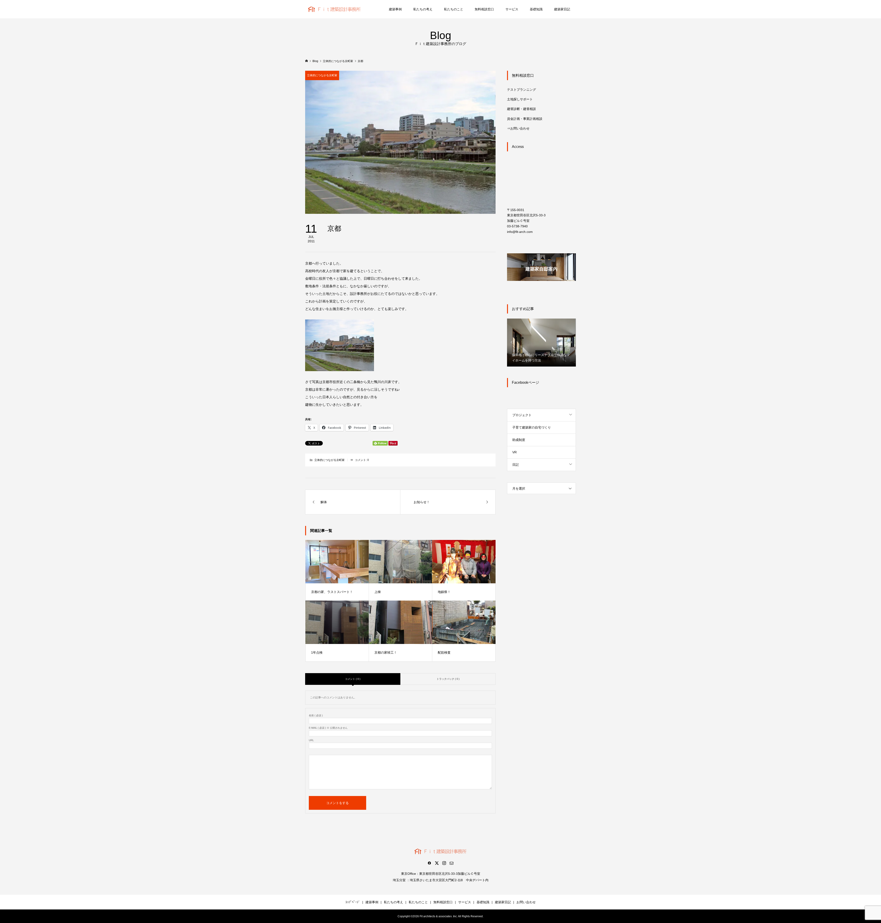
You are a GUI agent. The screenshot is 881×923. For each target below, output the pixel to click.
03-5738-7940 (517, 226)
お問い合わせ (526, 902)
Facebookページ (525, 382)
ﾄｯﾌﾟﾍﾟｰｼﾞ (353, 902)
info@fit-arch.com (520, 232)
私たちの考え (422, 9)
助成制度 (518, 440)
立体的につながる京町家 (322, 75)
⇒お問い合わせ (518, 128)
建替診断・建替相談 (521, 109)
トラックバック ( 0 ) (448, 678)
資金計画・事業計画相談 (524, 119)
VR (514, 452)
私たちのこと (453, 9)
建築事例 (395, 9)
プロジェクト (522, 415)
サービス (511, 9)
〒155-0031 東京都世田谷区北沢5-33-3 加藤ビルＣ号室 (526, 215)
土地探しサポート (520, 99)
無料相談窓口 (484, 9)
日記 (515, 464)
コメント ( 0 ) (352, 678)
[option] (541, 342)
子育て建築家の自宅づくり (531, 427)
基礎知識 (536, 9)
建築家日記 (562, 9)
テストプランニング (521, 89)
